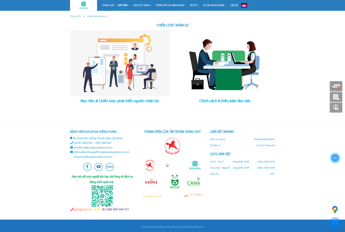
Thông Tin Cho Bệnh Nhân (170, 5)
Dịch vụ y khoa (218, 139)
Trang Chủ (108, 5)
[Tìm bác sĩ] (336, 108)
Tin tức (193, 5)
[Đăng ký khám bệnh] (336, 97)
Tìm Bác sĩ (215, 145)
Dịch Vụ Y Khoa (142, 5)
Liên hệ (234, 5)
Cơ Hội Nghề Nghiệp (214, 5)
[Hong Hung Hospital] (83, 5)
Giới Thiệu (122, 5)
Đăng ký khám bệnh (264, 139)
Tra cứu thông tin (266, 145)
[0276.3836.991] (336, 86)
